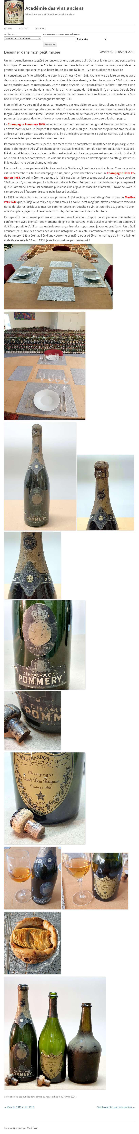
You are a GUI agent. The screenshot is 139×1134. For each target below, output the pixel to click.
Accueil (8, 28)
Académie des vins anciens (54, 8)
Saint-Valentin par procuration (116, 1107)
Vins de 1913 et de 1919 (19, 1107)
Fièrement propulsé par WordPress (20, 1127)
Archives (41, 28)
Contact (24, 28)
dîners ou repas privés (47, 1096)
